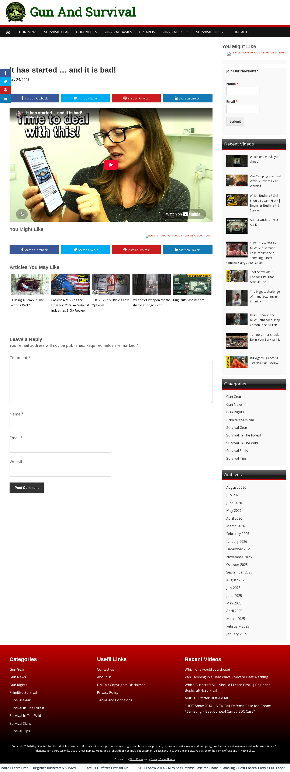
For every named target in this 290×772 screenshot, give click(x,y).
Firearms (147, 32)
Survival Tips (236, 458)
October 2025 (237, 564)
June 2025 (234, 595)
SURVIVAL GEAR (56, 32)
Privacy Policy (107, 692)
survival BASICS (118, 32)
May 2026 (234, 510)
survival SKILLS (175, 32)
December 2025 (238, 549)
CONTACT (239, 32)
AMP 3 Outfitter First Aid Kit (76, 768)
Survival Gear (236, 427)
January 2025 (236, 634)
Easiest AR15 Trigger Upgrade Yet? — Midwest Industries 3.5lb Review (70, 305)
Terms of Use (224, 750)
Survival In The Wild (242, 443)
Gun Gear (233, 396)
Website (17, 461)
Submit (235, 121)
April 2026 (234, 518)
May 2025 (234, 603)
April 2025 (234, 610)
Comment (20, 357)
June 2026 (234, 503)
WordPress (136, 759)
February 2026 (237, 533)
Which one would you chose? (207, 669)
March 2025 (235, 618)
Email (16, 437)
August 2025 (236, 580)
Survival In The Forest (243, 435)
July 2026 (233, 495)
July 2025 (233, 587)
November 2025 (239, 557)
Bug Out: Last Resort (188, 300)
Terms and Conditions (114, 700)
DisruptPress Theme (163, 759)
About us (104, 677)
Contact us (105, 669)
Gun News (28, 32)
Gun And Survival (83, 11)
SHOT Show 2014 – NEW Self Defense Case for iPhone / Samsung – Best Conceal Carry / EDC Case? (181, 768)
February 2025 (237, 626)
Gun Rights (86, 32)
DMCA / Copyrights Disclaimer (121, 684)
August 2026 (236, 487)
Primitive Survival (240, 420)
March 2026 (235, 526)
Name (17, 414)
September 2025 (239, 572)
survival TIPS (208, 32)
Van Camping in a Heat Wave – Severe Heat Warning (226, 677)
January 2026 (236, 541)
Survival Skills (237, 450)
